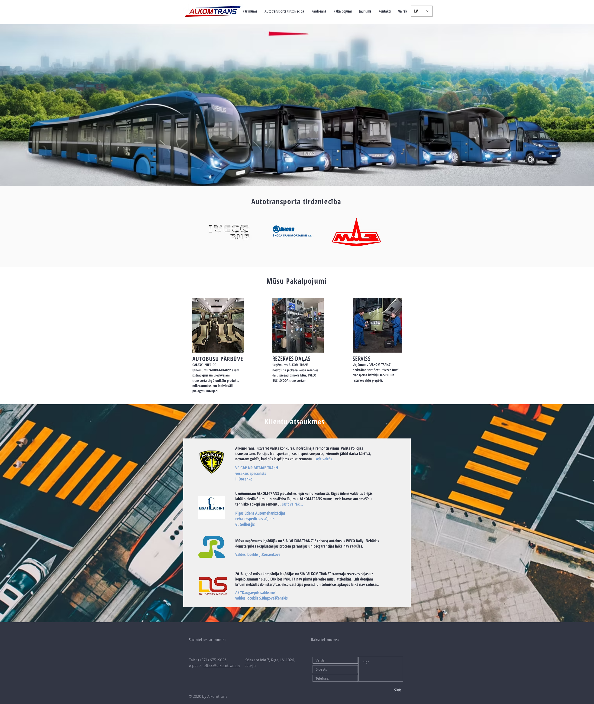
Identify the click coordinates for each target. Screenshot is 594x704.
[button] (284, 11)
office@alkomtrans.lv (221, 665)
